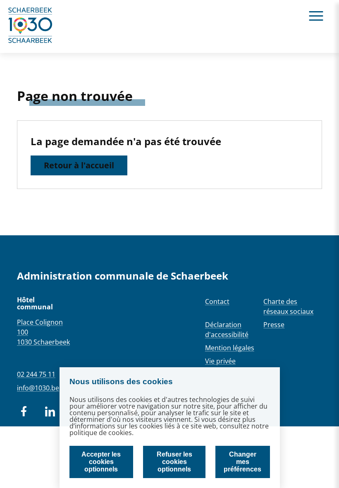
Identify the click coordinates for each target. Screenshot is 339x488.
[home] (30, 26)
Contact (217, 301)
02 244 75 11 (36, 374)
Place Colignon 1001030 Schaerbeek (43, 332)
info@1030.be (38, 387)
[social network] (23, 411)
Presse (273, 324)
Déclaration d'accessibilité (226, 329)
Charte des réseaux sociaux (288, 306)
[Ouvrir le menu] (316, 15)
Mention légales (229, 347)
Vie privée (220, 361)
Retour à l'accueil (79, 165)
